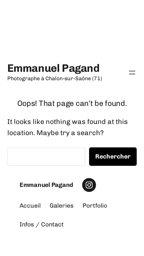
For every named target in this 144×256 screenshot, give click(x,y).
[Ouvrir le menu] (132, 72)
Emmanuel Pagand (53, 68)
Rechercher (113, 156)
